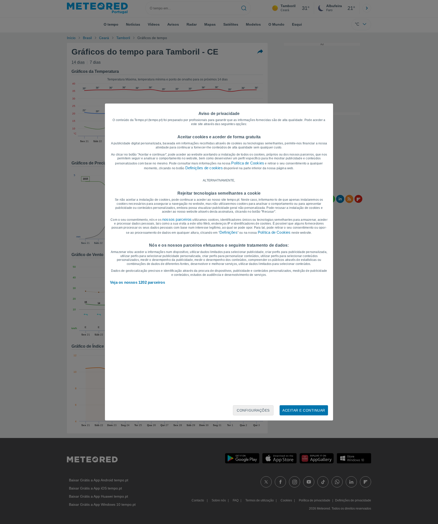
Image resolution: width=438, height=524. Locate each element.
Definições (229, 232)
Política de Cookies (247, 163)
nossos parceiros (177, 219)
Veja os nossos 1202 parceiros (137, 282)
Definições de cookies (204, 168)
